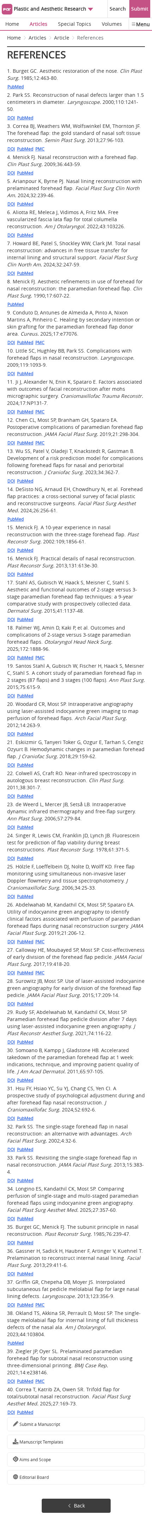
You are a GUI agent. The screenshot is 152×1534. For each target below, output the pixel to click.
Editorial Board (33, 1477)
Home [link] (14, 37)
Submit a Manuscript (39, 1424)
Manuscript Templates (40, 1442)
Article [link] (61, 37)
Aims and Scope (34, 1459)
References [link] (90, 37)
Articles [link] (37, 37)
